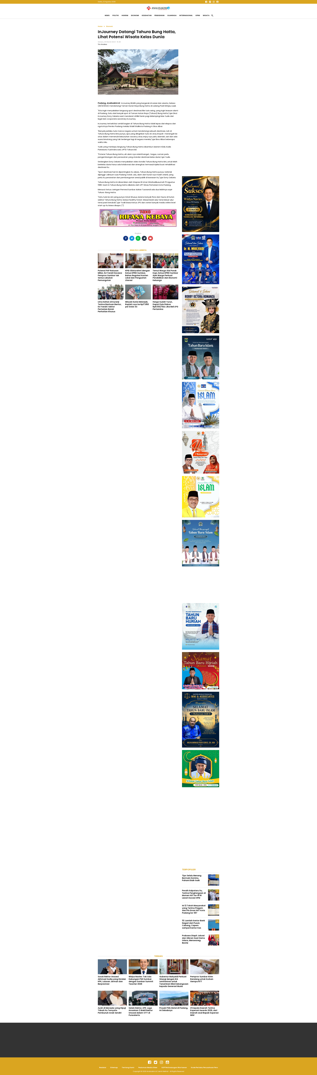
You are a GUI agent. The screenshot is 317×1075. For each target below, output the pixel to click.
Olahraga (171, 15)
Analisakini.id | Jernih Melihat (158, 1071)
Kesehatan (147, 15)
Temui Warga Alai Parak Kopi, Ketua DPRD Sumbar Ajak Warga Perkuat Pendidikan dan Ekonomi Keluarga (165, 275)
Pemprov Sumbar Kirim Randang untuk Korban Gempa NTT (201, 979)
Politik (115, 15)
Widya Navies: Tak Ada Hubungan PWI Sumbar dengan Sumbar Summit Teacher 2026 (141, 980)
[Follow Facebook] (206, 2)
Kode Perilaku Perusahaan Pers (204, 1067)
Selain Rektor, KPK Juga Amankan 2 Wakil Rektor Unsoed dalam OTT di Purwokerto (141, 1012)
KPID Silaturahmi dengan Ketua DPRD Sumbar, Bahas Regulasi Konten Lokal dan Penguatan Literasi (137, 275)
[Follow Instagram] (213, 2)
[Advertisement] (200, 62)
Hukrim (125, 15)
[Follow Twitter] (210, 2)
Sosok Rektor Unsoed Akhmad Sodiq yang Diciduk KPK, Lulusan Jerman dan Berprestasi (112, 980)
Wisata (206, 15)
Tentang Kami (128, 1067)
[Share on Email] (150, 238)
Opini (197, 15)
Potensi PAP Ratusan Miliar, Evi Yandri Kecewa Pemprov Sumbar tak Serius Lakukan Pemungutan (110, 275)
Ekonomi (135, 15)
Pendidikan (159, 15)
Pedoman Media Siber (147, 1067)
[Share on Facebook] (125, 238)
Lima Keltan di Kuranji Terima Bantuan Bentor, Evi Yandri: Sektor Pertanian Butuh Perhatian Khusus (109, 307)
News (107, 15)
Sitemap (114, 1067)
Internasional (186, 15)
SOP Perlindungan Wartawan (174, 1067)
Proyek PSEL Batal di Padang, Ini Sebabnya (173, 1009)
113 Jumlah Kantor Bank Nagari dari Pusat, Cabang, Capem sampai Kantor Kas (193, 924)
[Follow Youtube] (217, 2)
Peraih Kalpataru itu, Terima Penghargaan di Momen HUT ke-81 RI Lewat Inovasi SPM (194, 894)
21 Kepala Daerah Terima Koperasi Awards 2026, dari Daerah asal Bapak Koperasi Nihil (204, 1012)
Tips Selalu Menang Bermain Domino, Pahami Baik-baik (191, 878)
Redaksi (102, 1067)
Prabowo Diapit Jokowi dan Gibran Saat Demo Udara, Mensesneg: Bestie (193, 939)
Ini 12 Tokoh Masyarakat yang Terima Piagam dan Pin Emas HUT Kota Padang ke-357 (194, 909)
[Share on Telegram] (144, 238)
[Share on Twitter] (131, 238)
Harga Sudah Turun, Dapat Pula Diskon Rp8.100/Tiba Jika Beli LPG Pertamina (165, 305)
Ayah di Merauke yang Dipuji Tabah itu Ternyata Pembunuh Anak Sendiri (112, 1010)
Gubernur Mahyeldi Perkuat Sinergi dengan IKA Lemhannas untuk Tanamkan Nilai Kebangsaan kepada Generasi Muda (173, 981)
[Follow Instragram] (161, 1062)
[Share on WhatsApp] (138, 238)
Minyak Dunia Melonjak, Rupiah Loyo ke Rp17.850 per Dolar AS (137, 304)
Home (100, 26)
